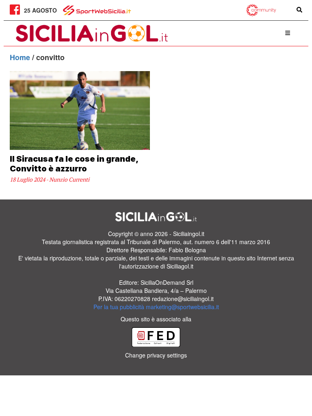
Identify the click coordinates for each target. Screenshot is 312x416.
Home (21, 57)
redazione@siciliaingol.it (183, 299)
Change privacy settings (156, 355)
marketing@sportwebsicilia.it (182, 307)
